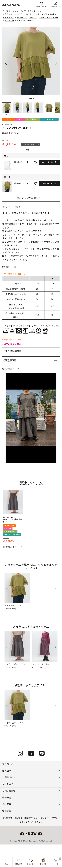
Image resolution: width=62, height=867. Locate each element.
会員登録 (6, 770)
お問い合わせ (8, 790)
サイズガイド (8, 784)
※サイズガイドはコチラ (14, 274)
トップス (37, 11)
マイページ (7, 764)
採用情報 (6, 811)
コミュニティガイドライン (31, 822)
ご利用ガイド (8, 777)
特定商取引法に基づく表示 (26, 818)
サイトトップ (8, 11)
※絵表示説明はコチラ (12, 339)
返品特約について (11, 368)
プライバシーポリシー (50, 818)
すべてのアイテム (24, 11)
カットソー (31, 14)
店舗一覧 (6, 797)
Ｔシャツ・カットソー (14, 14)
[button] (56, 63)
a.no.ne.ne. (22, 17)
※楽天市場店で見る (11, 344)
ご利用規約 (7, 818)
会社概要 (6, 804)
